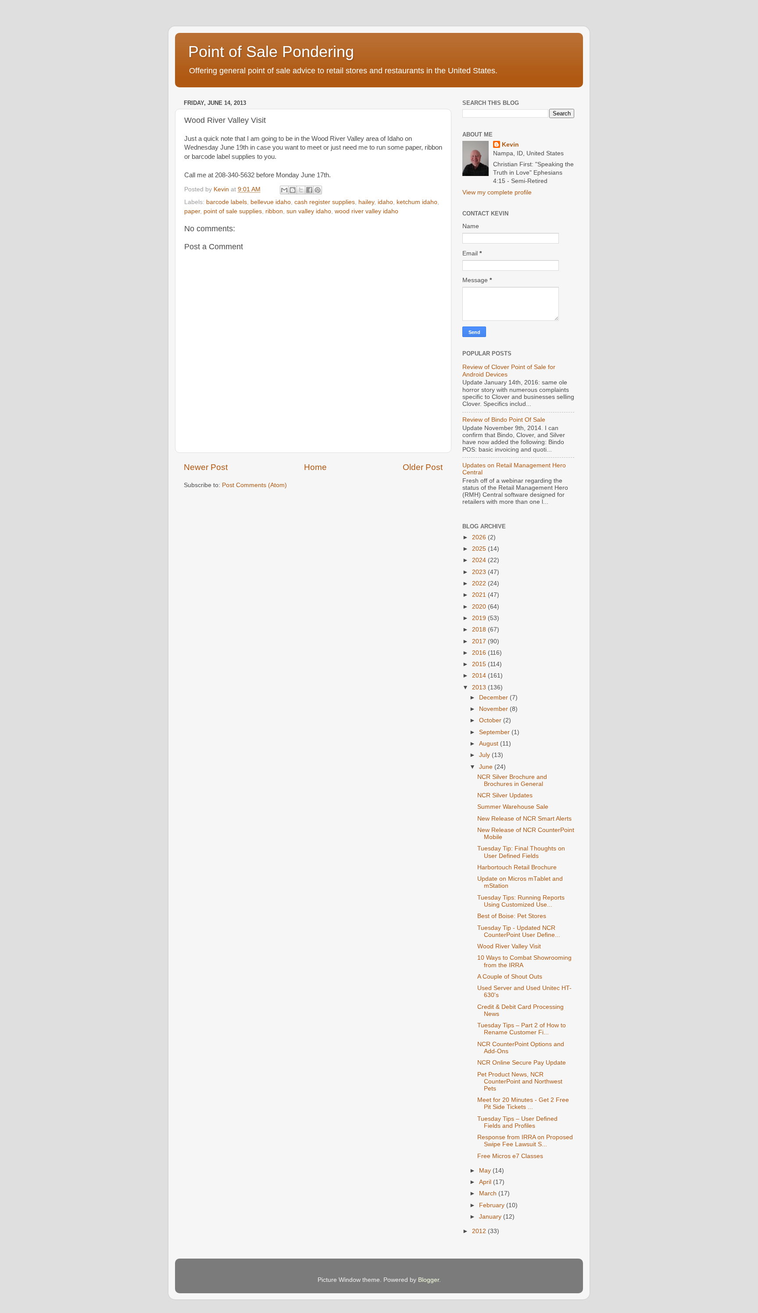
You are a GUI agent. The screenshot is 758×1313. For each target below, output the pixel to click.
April (486, 1182)
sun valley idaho (308, 211)
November (494, 709)
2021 (480, 595)
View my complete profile (497, 192)
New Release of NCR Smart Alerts (524, 818)
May (486, 1170)
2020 (480, 606)
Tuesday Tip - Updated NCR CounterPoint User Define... (518, 931)
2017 (480, 641)
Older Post (423, 467)
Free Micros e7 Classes (510, 1156)
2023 (480, 572)
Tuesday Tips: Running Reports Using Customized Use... (521, 901)
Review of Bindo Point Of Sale (503, 419)
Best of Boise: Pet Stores (511, 916)
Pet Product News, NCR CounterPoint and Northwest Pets (519, 1081)
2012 (480, 1231)
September (495, 732)
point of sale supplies (233, 211)
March (488, 1193)
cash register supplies (324, 202)
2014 (480, 675)
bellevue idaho (270, 202)
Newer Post (206, 467)
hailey (366, 202)
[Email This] (284, 190)
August (489, 743)
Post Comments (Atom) (254, 485)
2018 (480, 629)
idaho (385, 202)
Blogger (428, 1280)
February (492, 1205)
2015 (480, 664)
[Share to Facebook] (309, 190)
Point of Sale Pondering (271, 52)
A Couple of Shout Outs (509, 976)
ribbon (274, 211)
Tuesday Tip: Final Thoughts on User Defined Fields (521, 852)
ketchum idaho (417, 202)
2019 (480, 618)
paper (192, 211)
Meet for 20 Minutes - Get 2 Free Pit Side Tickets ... (523, 1103)
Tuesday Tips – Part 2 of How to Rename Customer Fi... (521, 1029)
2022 (480, 583)
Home (315, 467)
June (486, 767)
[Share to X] (301, 190)
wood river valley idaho (366, 211)
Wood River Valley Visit (509, 946)
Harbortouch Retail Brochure (517, 867)
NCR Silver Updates (505, 795)
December (494, 697)
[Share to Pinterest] (317, 190)
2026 (480, 537)
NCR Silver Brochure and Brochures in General (512, 780)
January (491, 1216)
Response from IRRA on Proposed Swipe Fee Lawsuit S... (525, 1141)
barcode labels (226, 202)
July (485, 755)
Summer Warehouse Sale (512, 807)
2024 (480, 560)
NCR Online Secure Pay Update (521, 1062)
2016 (480, 652)
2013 (480, 687)
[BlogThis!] (292, 190)
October (491, 720)
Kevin (510, 144)
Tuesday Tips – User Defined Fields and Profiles (517, 1122)
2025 (480, 548)
